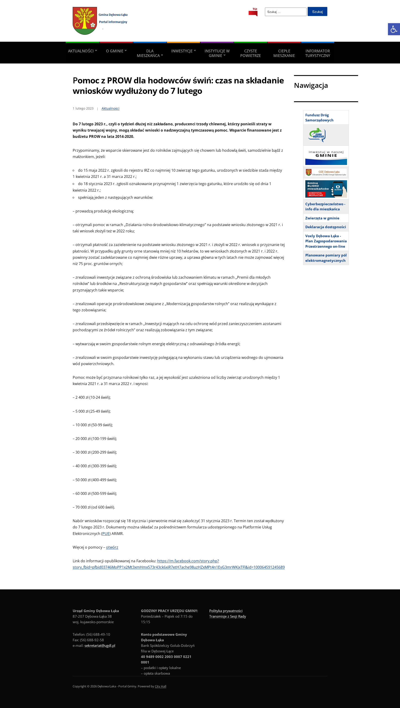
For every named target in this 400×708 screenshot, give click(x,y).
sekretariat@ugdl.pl (99, 645)
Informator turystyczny (317, 53)
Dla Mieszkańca (148, 53)
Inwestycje (182, 51)
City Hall (160, 686)
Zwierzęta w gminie (322, 218)
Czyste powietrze (250, 53)
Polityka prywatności (226, 610)
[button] (394, 29)
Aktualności (81, 51)
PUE (105, 533)
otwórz (112, 547)
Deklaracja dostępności (325, 226)
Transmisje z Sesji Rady (227, 616)
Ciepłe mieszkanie (284, 53)
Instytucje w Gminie (217, 53)
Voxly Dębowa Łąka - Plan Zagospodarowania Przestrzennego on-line (326, 241)
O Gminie (114, 51)
